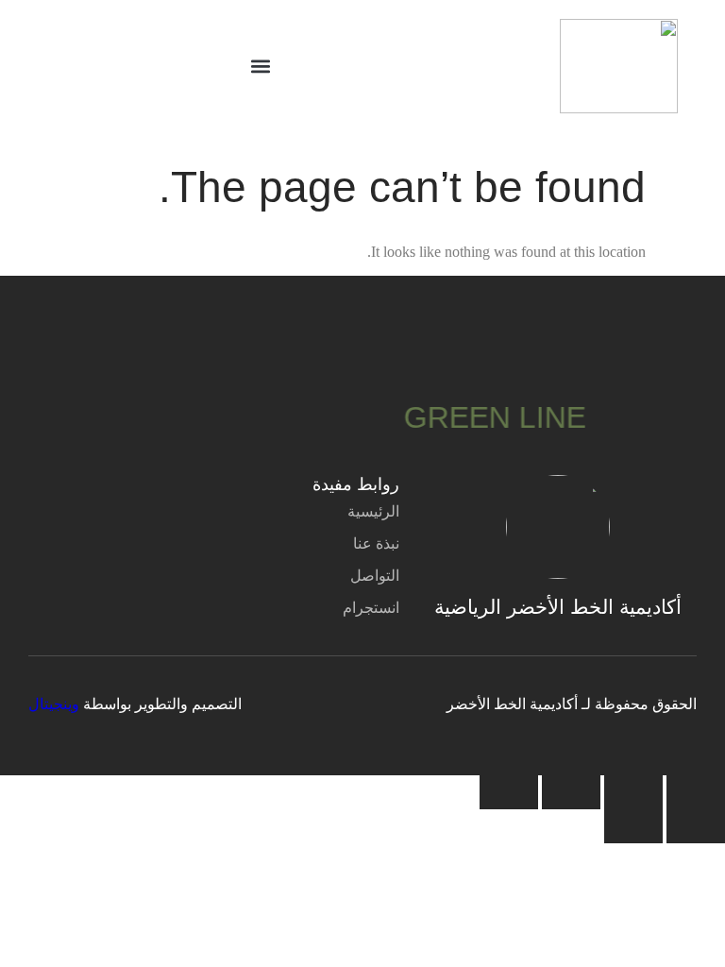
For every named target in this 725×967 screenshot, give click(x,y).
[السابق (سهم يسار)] (695, 826)
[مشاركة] (571, 792)
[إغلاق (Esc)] (509, 792)
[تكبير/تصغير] (695, 792)
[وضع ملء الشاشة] (633, 792)
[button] (260, 66)
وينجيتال (53, 704)
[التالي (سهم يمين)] (633, 826)
